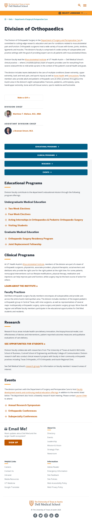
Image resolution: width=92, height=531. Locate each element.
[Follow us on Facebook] (35, 516)
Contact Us (9, 471)
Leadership (52, 441)
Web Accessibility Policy (57, 483)
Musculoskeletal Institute (35, 59)
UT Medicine (9, 483)
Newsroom (52, 453)
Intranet (7, 475)
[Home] (17, 5)
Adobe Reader (53, 467)
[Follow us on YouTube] (51, 516)
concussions (73, 75)
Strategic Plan (53, 449)
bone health (59, 75)
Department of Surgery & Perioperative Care (31, 19)
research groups (33, 366)
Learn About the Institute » (21, 286)
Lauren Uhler (81, 395)
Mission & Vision (54, 445)
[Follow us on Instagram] (46, 516)
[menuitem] (79, 5)
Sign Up (13, 442)
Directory (51, 433)
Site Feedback (53, 475)
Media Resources (11, 479)
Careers (7, 467)
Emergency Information (57, 471)
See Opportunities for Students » (24, 344)
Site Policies (52, 479)
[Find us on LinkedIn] (57, 516)
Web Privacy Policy (55, 487)
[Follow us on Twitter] (41, 516)
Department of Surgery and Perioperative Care (61, 40)
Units (11, 19)
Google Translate (11, 487)
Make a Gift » (24, 97)
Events (50, 437)
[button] (17, 208)
